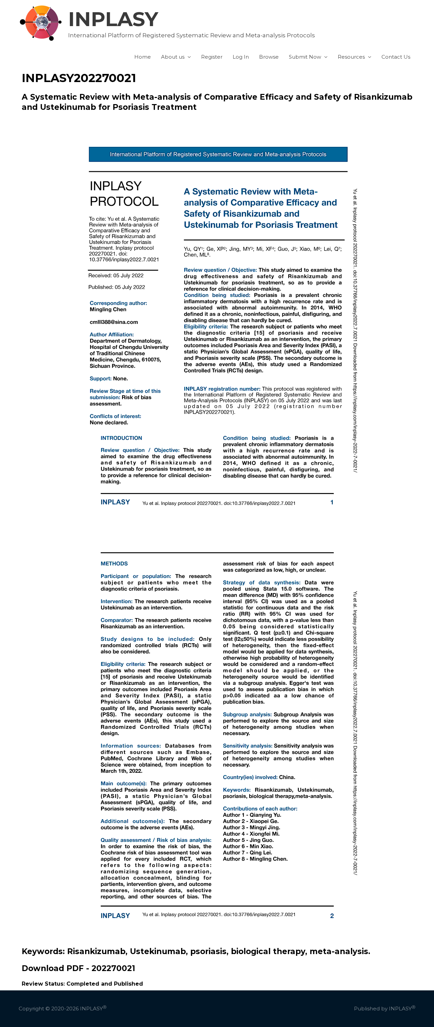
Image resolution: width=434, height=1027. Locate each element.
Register (211, 57)
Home (142, 57)
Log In (241, 57)
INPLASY (113, 19)
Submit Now (305, 57)
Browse (269, 57)
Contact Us (395, 57)
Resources (351, 57)
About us (172, 57)
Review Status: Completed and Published (82, 984)
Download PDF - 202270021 (78, 968)
